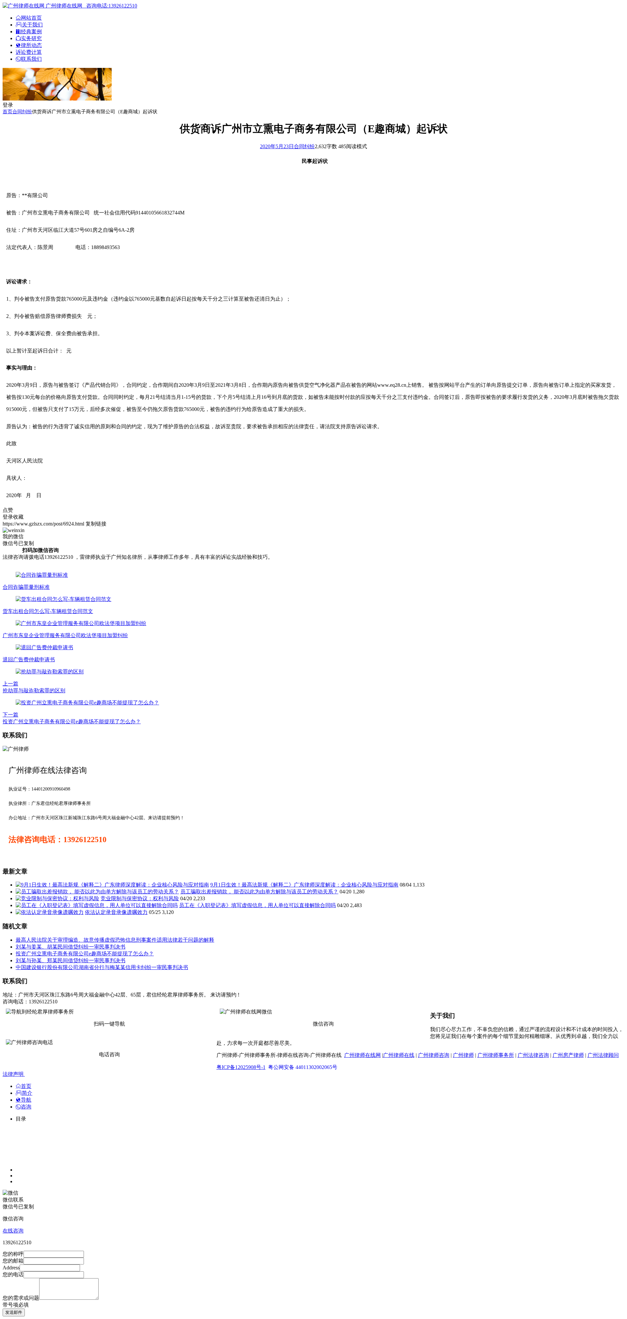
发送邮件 (13, 1312)
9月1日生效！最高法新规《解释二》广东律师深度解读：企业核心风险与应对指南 (304, 884)
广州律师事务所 (495, 1055)
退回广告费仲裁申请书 (29, 659)
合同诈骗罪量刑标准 (26, 587)
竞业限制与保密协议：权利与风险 (140, 898)
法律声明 (14, 1074)
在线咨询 (13, 1230)
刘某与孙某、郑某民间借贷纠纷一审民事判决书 (70, 960)
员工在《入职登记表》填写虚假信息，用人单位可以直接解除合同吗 (257, 905)
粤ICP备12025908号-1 (241, 1067)
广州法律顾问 (603, 1055)
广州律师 (463, 1055)
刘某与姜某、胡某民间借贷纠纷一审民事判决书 (70, 947)
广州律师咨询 (433, 1055)
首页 (7, 111)
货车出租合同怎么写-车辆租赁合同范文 (48, 611)
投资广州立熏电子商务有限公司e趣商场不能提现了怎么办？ (85, 953)
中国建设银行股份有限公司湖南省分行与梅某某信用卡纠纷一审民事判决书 (102, 967)
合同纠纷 (22, 111)
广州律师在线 (398, 1055)
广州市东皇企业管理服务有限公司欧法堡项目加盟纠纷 (65, 635)
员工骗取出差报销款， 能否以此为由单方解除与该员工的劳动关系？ (259, 891)
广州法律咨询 (533, 1055)
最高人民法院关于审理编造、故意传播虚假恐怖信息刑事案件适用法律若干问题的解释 (115, 940)
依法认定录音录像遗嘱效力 (116, 912)
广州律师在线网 (362, 1055)
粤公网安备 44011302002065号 (302, 1067)
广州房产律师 (568, 1055)
